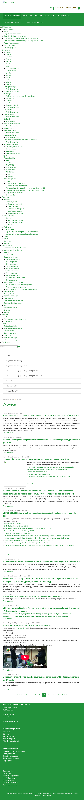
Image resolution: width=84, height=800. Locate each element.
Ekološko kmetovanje (10, 756)
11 (49, 695)
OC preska (17, 623)
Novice (5, 413)
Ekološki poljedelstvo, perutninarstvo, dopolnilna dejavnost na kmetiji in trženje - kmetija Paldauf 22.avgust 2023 (39, 545)
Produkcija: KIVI (47, 795)
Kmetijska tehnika (9, 780)
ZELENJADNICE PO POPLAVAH (37, 472)
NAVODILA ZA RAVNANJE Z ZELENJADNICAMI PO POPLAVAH (47, 469)
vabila (37, 599)
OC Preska (6, 734)
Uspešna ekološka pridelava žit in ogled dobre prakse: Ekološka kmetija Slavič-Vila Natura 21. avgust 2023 (37, 535)
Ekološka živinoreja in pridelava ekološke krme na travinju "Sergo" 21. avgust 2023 (29, 528)
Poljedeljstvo (7, 761)
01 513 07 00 (59, 8)
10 (44, 695)
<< (17, 695)
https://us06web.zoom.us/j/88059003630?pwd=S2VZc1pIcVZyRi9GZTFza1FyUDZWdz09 (32, 596)
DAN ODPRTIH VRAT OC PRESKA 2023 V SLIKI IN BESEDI (27, 625)
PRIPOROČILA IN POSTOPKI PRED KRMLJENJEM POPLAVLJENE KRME (49, 477)
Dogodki (10, 510)
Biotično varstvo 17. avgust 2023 (14, 523)
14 (62, 695)
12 (53, 695)
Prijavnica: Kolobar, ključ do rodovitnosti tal (18, 533)
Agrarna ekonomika (10, 785)
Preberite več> (8, 433)
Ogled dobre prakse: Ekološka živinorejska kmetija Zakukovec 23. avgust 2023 (28, 540)
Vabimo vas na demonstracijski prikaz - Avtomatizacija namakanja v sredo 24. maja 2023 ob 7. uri (37, 616)
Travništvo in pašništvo (11, 776)
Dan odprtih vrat (22, 628)
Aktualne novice (9, 736)
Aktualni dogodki (9, 739)
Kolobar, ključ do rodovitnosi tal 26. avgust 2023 (19, 531)
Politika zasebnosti (58, 793)
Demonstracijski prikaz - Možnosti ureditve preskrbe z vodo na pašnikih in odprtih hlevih (41, 562)
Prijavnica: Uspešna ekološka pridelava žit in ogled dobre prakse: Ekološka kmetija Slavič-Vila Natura (37, 538)
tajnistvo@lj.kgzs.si (70, 8)
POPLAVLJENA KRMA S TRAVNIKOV (39, 474)
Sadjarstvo (7, 773)
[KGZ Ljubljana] (8, 2)
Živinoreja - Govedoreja (11, 758)
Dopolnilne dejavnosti (10, 782)
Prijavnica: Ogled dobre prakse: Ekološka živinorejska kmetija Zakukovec (28, 543)
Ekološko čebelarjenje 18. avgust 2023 (16, 526)
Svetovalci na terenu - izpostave (14, 751)
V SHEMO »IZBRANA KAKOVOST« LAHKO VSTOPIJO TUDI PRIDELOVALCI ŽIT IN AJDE (41, 416)
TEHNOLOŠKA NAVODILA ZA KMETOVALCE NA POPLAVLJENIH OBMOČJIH (36, 459)
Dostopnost (69, 793)
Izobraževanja (12, 457)
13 (58, 695)
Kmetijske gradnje (9, 778)
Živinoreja (24, 623)
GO (19, 346)
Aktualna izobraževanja (11, 741)
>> (67, 695)
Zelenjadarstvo (8, 771)
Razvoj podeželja (9, 754)
